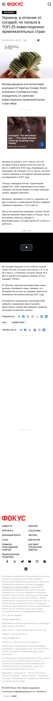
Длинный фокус (11, 535)
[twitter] (15, 561)
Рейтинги (7, 530)
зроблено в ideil (10, 696)
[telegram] (22, 561)
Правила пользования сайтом (10, 547)
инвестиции (18, 322)
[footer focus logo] (14, 518)
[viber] (37, 561)
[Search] (49, 4)
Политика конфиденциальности (18, 691)
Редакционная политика (10, 555)
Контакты (42, 691)
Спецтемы (34, 530)
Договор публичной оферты (35, 547)
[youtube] (29, 561)
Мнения (33, 526)
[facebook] (7, 561)
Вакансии (34, 539)
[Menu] (3, 4)
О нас (5, 539)
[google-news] (44, 561)
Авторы (32, 535)
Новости (7, 526)
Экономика (9, 12)
